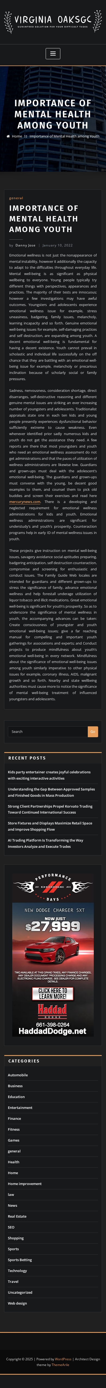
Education (16, 1096)
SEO (11, 1227)
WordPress (63, 1359)
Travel (13, 1281)
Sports (13, 1248)
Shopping (16, 1238)
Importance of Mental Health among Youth (64, 136)
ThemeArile (60, 1364)
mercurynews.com (24, 501)
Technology (17, 1270)
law (11, 1194)
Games (13, 1140)
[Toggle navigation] (53, 53)
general (16, 198)
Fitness (14, 1129)
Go (93, 731)
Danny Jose (22, 245)
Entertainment (20, 1107)
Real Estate (17, 1216)
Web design (17, 1303)
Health (13, 1161)
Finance (14, 1118)
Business (15, 1085)
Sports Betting (20, 1259)
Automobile (18, 1075)
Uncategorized (20, 1292)
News (12, 1205)
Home (17, 136)
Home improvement (25, 1183)
